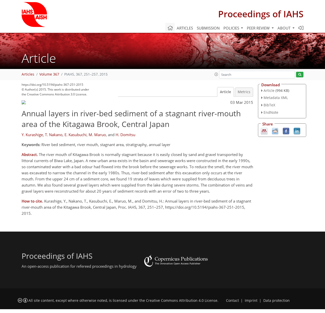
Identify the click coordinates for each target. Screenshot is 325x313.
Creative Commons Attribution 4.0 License (181, 300)
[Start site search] (299, 75)
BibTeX (269, 105)
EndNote (271, 112)
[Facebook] (286, 130)
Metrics (244, 92)
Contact (232, 300)
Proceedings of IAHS (260, 14)
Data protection (276, 300)
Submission (208, 28)
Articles (185, 28)
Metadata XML (276, 97)
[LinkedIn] (297, 130)
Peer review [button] (259, 28)
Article (225, 92)
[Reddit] (275, 130)
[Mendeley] (264, 130)
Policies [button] (231, 28)
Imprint (251, 300)
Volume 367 (49, 74)
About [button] (284, 28)
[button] (216, 74)
